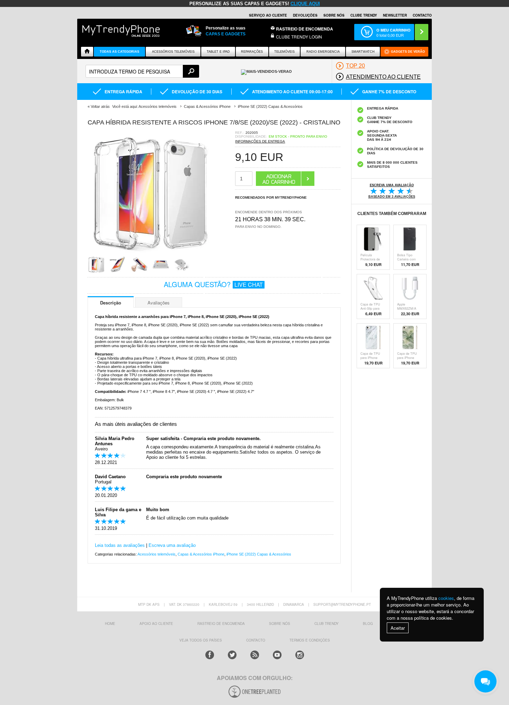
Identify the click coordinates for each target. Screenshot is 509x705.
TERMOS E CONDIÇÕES (309, 640)
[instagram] (299, 655)
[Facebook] (209, 655)
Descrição (110, 302)
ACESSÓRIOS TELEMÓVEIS (173, 51)
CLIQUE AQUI (305, 3)
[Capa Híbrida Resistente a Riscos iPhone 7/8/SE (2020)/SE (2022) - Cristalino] (150, 253)
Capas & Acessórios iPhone (201, 554)
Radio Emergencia (323, 51)
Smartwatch (363, 51)
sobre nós (279, 623)
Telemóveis (284, 51)
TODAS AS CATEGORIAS (119, 51)
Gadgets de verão (408, 51)
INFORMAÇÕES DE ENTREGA (260, 141)
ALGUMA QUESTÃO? (213, 284)
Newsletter (395, 15)
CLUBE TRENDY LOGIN (299, 37)
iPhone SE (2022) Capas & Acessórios (258, 554)
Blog (368, 623)
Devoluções (305, 15)
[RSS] (254, 655)
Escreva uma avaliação (172, 545)
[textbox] (142, 71)
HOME (110, 623)
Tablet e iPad (218, 51)
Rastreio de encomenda (304, 29)
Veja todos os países (200, 640)
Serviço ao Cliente (268, 15)
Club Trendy (326, 623)
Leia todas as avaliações (120, 545)
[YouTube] (277, 655)
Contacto (422, 15)
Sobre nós (334, 15)
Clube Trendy (363, 15)
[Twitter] (232, 655)
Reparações (252, 51)
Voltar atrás (100, 106)
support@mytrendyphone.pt (342, 604)
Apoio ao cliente (156, 623)
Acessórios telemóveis (156, 554)
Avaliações (159, 302)
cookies (446, 598)
